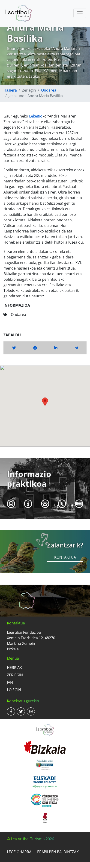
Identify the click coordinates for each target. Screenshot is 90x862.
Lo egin (14, 689)
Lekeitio (35, 116)
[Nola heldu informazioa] (11, 503)
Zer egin (15, 675)
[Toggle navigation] (79, 13)
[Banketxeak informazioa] (62, 503)
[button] (45, 402)
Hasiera (10, 90)
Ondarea (48, 90)
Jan (10, 682)
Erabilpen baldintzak (58, 851)
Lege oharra (19, 851)
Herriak (14, 667)
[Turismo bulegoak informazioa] (28, 503)
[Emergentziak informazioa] (45, 503)
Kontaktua (65, 557)
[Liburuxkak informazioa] (79, 503)
